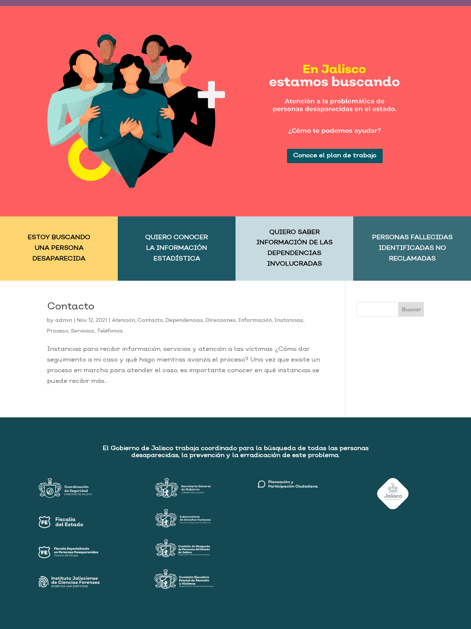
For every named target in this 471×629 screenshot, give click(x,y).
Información (255, 320)
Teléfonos (110, 331)
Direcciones (221, 320)
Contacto (70, 307)
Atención (123, 320)
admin (63, 320)
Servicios (82, 331)
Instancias (289, 320)
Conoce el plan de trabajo (334, 155)
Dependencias (184, 320)
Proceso (57, 331)
